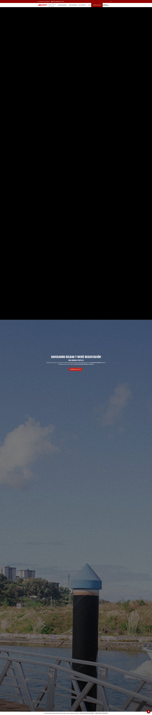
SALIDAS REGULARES (62, 5)
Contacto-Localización (106, 5)
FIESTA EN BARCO (82, 5)
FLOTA (89, 5)
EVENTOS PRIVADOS (73, 5)
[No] (150, 713)
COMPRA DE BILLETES (97, 5)
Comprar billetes (75, 369)
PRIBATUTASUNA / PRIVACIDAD (101, 713)
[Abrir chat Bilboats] (148, 711)
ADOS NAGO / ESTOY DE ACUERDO (87, 713)
